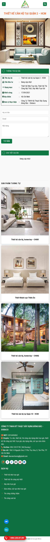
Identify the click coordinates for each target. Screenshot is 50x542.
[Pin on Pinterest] (20, 462)
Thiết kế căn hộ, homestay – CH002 (25, 356)
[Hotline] (6, 538)
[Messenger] (6, 521)
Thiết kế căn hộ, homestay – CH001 (25, 239)
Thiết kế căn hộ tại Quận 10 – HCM (25, 414)
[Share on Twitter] (12, 462)
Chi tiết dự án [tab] (12, 153)
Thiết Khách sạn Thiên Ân (25, 298)
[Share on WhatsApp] (3, 462)
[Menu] (4, 4)
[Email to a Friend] (16, 462)
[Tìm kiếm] (45, 4)
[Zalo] (6, 530)
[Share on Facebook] (7, 462)
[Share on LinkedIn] (24, 462)
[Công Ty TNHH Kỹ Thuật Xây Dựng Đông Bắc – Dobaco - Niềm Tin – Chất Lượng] (25, 4)
